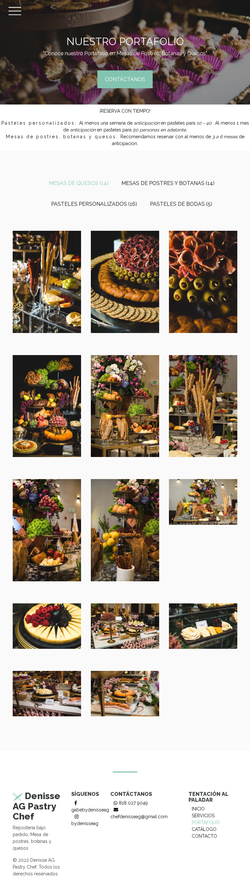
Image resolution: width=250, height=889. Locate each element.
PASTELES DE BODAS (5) (181, 204)
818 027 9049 (133, 803)
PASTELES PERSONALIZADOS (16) (94, 204)
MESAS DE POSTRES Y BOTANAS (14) (168, 183)
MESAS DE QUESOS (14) (78, 183)
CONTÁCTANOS (125, 79)
